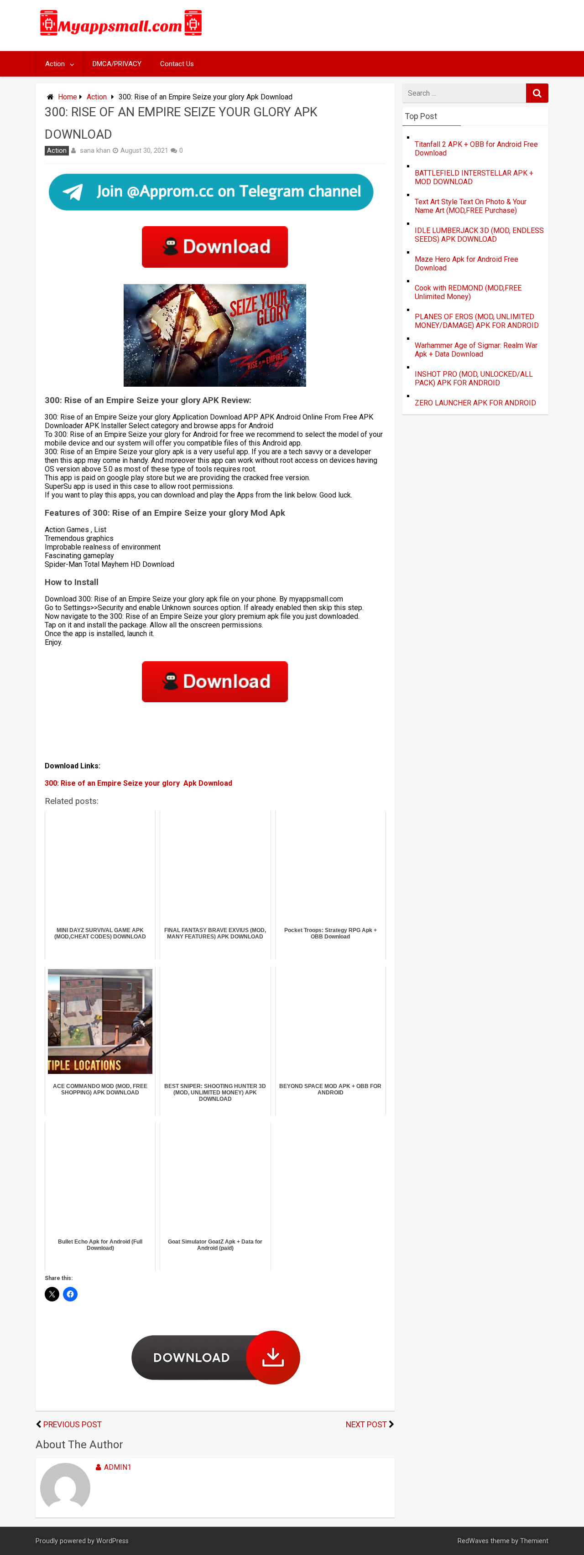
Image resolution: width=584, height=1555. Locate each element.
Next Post (366, 1424)
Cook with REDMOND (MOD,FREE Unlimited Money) (468, 292)
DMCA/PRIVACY (117, 64)
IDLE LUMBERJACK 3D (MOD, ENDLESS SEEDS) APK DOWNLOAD (479, 235)
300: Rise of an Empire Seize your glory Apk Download (138, 783)
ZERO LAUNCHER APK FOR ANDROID (475, 403)
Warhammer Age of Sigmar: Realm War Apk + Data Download (476, 349)
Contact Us (177, 64)
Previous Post (72, 1424)
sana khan (95, 150)
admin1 (117, 1467)
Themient (534, 1541)
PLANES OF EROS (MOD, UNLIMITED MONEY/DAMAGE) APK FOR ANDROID (477, 321)
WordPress (112, 1541)
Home (67, 97)
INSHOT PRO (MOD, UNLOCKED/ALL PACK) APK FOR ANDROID (474, 378)
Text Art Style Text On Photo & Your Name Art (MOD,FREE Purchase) (471, 206)
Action (55, 64)
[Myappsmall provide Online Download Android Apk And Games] (121, 37)
